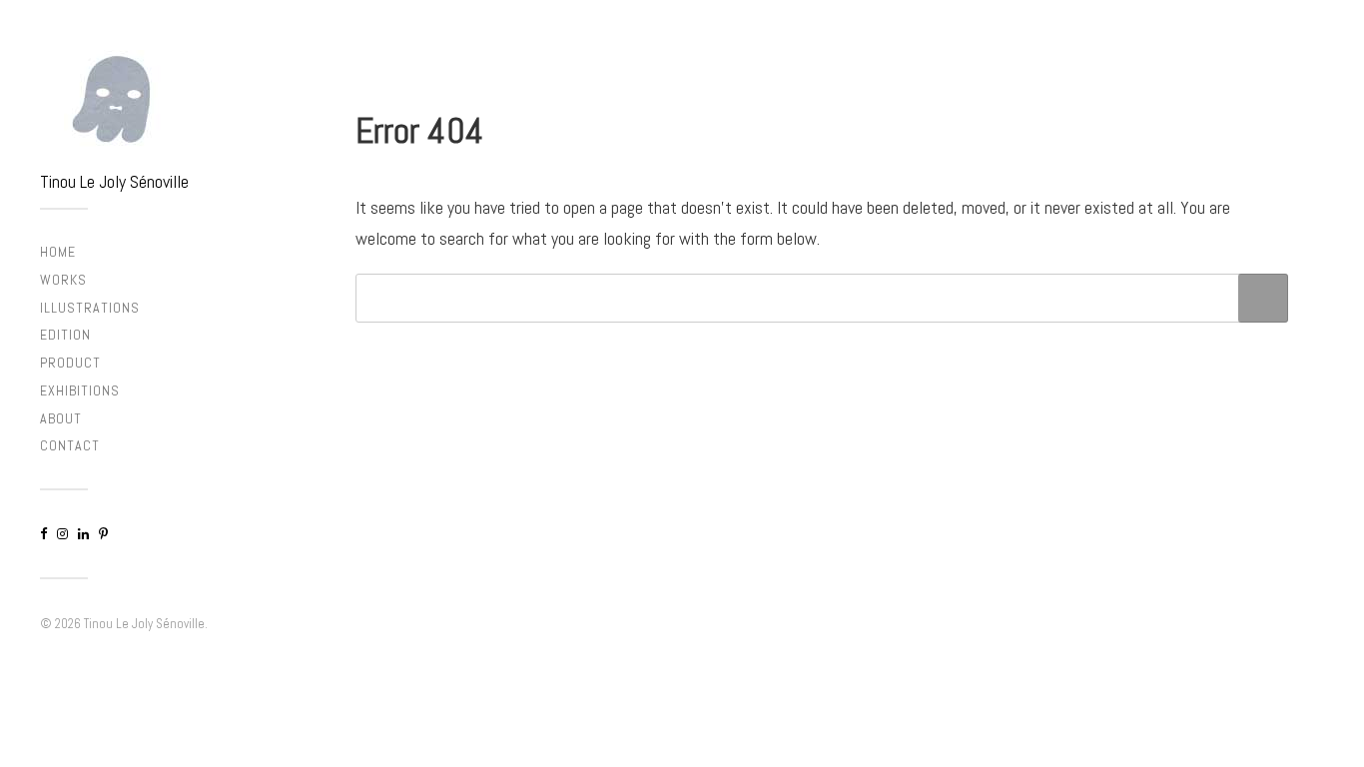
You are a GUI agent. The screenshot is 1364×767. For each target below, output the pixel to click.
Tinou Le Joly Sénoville (114, 181)
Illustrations (90, 308)
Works (63, 280)
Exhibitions (80, 390)
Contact (70, 445)
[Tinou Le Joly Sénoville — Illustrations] (152, 100)
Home (58, 252)
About (61, 418)
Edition (65, 335)
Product (70, 363)
